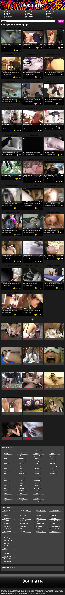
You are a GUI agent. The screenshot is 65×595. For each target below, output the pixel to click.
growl (5, 178)
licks (53, 453)
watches (48, 232)
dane (54, 154)
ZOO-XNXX (28, 13)
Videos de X (53, 523)
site (22, 478)
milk (38, 466)
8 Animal (52, 518)
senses (6, 101)
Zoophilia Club (39, 531)
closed (48, 128)
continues (38, 480)
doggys (22, 498)
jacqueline (49, 285)
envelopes (31, 154)
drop (22, 495)
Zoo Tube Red (54, 521)
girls (6, 478)
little (27, 47)
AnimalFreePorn (55, 528)
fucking (38, 488)
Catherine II (28, 12)
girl (22, 466)
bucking (9, 74)
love (26, 312)
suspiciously (10, 128)
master (6, 232)
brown (48, 154)
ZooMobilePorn (29, 15)
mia (22, 453)
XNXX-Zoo (53, 515)
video (7, 498)
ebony (38, 473)
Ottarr (20, 528)
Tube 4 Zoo (22, 526)
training (38, 461)
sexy (22, 480)
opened (10, 101)
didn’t (10, 258)
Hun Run (37, 513)
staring (11, 154)
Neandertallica (54, 526)
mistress (6, 205)
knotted (22, 488)
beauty (52, 232)
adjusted (30, 205)
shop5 (38, 478)
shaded (30, 285)
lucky (7, 480)
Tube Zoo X (53, 513)
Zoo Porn (6, 553)
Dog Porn (21, 534)
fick (22, 468)
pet (7, 456)
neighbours (28, 74)
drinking (22, 490)
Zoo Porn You (54, 510)
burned (29, 312)
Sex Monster (6, 556)
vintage (22, 461)
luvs (38, 490)
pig (53, 468)
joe (26, 258)
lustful (10, 312)
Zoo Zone (7, 15)
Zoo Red (5, 545)
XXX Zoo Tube (7, 540)
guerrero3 (38, 456)
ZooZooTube (7, 559)
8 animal (32, 5)
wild (8, 47)
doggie (38, 498)
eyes (10, 47)
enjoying (38, 453)
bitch (5, 47)
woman (38, 458)
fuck (7, 471)
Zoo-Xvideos (8, 18)
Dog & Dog (38, 518)
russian (38, 483)
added (7, 453)
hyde (53, 285)
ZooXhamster (29, 16)
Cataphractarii (50, 12)
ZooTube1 (38, 528)
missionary (38, 450)
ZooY (4, 548)
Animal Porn (7, 13)
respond (49, 74)
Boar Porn (37, 515)
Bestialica (53, 531)
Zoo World (6, 543)
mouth (27, 154)
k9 (6, 483)
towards (30, 101)
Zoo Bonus (49, 15)
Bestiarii (21, 531)
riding (53, 450)
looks (9, 232)
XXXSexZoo (38, 534)
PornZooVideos (39, 510)
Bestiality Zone (39, 523)
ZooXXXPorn (8, 16)
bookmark (7, 501)
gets (22, 485)
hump (6, 468)
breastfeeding (54, 466)
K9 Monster (38, 526)
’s (54, 74)
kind (29, 258)
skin (48, 258)
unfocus (30, 47)
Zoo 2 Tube (53, 534)
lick (38, 493)
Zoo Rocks (7, 12)
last (22, 493)
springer (53, 463)
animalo (22, 458)
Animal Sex (28, 18)
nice (6, 458)
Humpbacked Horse (9, 551)
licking (7, 461)
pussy (53, 456)
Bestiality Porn (23, 523)
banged (53, 473)
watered (27, 128)
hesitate (6, 258)
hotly (8, 154)
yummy (38, 471)
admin (6, 450)
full (38, 463)
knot (22, 450)
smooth (51, 258)
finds (5, 74)
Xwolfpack (49, 18)
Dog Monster (38, 521)
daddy (38, 501)
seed (22, 501)
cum (53, 458)
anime (48, 101)
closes (5, 285)
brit (54, 471)
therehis (32, 232)
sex (22, 463)
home (7, 485)
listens (10, 205)
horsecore (22, 473)
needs (26, 101)
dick (6, 463)
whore (38, 485)
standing (28, 232)
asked (48, 47)
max (38, 495)
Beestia (48, 16)
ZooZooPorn (7, 561)
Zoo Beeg (6, 538)
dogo (22, 456)
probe (6, 490)
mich (22, 471)
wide (51, 47)
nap (54, 205)
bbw (6, 473)
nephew (6, 312)
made (7, 488)
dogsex (38, 468)
